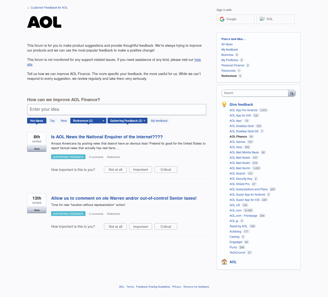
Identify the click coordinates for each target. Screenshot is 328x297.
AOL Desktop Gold (242, 126)
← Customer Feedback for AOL (47, 7)
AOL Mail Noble (240, 157)
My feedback (159, 120)
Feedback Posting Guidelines (153, 286)
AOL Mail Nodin (240, 163)
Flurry (234, 247)
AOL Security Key (241, 178)
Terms (130, 286)
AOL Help (236, 147)
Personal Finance (232, 65)
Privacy (176, 286)
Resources (228, 70)
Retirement (113, 157)
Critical (169, 170)
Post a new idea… (233, 39)
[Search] (292, 93)
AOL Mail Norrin (240, 168)
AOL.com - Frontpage (244, 215)
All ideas (227, 44)
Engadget (236, 242)
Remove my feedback (196, 286)
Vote (37, 149)
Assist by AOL (239, 226)
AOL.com (236, 210)
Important (142, 170)
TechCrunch (238, 252)
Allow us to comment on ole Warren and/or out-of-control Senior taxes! (124, 198)
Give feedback (241, 104)
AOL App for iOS (241, 115)
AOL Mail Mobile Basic (245, 152)
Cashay (235, 236)
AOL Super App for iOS (245, 200)
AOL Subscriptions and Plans (249, 189)
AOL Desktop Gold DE (244, 131)
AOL (233, 261)
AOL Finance (239, 136)
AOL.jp (234, 221)
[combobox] (256, 93)
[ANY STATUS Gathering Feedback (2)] (127, 120)
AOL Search (238, 173)
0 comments (96, 157)
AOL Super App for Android (248, 194)
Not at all (118, 170)
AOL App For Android (244, 110)
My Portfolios (229, 60)
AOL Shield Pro (240, 184)
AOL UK (235, 205)
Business (227, 54)
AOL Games (238, 142)
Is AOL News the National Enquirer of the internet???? (107, 137)
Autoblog (236, 231)
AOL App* (236, 120)
